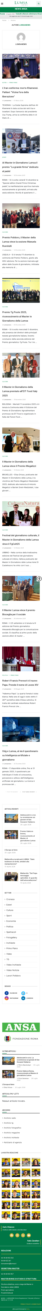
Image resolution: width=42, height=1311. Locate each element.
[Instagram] (17, 1235)
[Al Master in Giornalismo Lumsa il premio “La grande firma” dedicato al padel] (21, 141)
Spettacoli (11, 932)
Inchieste (10, 943)
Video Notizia (12, 970)
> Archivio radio (9, 1118)
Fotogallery (11, 937)
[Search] (38, 3)
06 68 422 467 (9, 1274)
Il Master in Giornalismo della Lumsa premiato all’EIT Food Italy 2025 (19, 391)
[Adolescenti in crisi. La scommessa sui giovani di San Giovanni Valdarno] (11, 818)
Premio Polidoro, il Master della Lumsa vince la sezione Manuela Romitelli (19, 241)
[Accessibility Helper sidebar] (39, 578)
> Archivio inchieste (10, 1137)
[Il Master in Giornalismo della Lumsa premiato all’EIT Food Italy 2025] (21, 365)
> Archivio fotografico (11, 1128)
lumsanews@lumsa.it (8, 1263)
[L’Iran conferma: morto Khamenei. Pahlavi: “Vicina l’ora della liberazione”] (21, 66)
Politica (9, 926)
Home (4, 20)
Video (9, 954)
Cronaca (10, 899)
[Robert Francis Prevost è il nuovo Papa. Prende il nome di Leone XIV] (21, 659)
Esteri (9, 905)
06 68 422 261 (6, 1261)
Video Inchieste (13, 965)
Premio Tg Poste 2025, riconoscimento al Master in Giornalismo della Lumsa (17, 316)
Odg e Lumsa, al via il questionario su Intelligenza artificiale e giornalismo (20, 755)
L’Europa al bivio (11, 850)
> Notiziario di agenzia (12, 1142)
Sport (9, 915)
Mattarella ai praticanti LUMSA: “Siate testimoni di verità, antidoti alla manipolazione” (19, 861)
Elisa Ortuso (8, 1087)
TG (7, 959)
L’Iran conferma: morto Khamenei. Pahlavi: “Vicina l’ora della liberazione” (20, 92)
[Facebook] (12, 1235)
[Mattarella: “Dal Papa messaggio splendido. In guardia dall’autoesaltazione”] (11, 876)
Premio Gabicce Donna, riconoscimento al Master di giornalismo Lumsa (27, 836)
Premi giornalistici (7, 1290)
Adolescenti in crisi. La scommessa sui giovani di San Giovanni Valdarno (28, 818)
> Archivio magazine (11, 1133)
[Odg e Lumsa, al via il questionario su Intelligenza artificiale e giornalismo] (21, 729)
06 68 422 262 (9, 1258)
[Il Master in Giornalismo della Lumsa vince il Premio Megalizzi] (21, 440)
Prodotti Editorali (7, 1293)
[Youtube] (29, 1235)
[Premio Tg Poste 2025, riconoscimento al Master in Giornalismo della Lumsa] (21, 290)
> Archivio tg (7, 1123)
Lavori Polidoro (13, 975)
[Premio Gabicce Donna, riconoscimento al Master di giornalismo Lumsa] (11, 834)
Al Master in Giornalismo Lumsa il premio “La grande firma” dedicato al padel (20, 167)
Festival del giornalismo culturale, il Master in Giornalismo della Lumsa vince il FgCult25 (20, 539)
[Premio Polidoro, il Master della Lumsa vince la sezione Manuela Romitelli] (21, 215)
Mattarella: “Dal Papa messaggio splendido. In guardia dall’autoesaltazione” (28, 876)
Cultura (9, 910)
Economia (11, 921)
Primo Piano (12, 948)
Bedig (27, 1309)
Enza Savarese (23, 1078)
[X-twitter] (23, 1235)
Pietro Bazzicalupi (24, 1065)
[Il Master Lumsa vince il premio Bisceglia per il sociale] (21, 588)
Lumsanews (21, 44)
